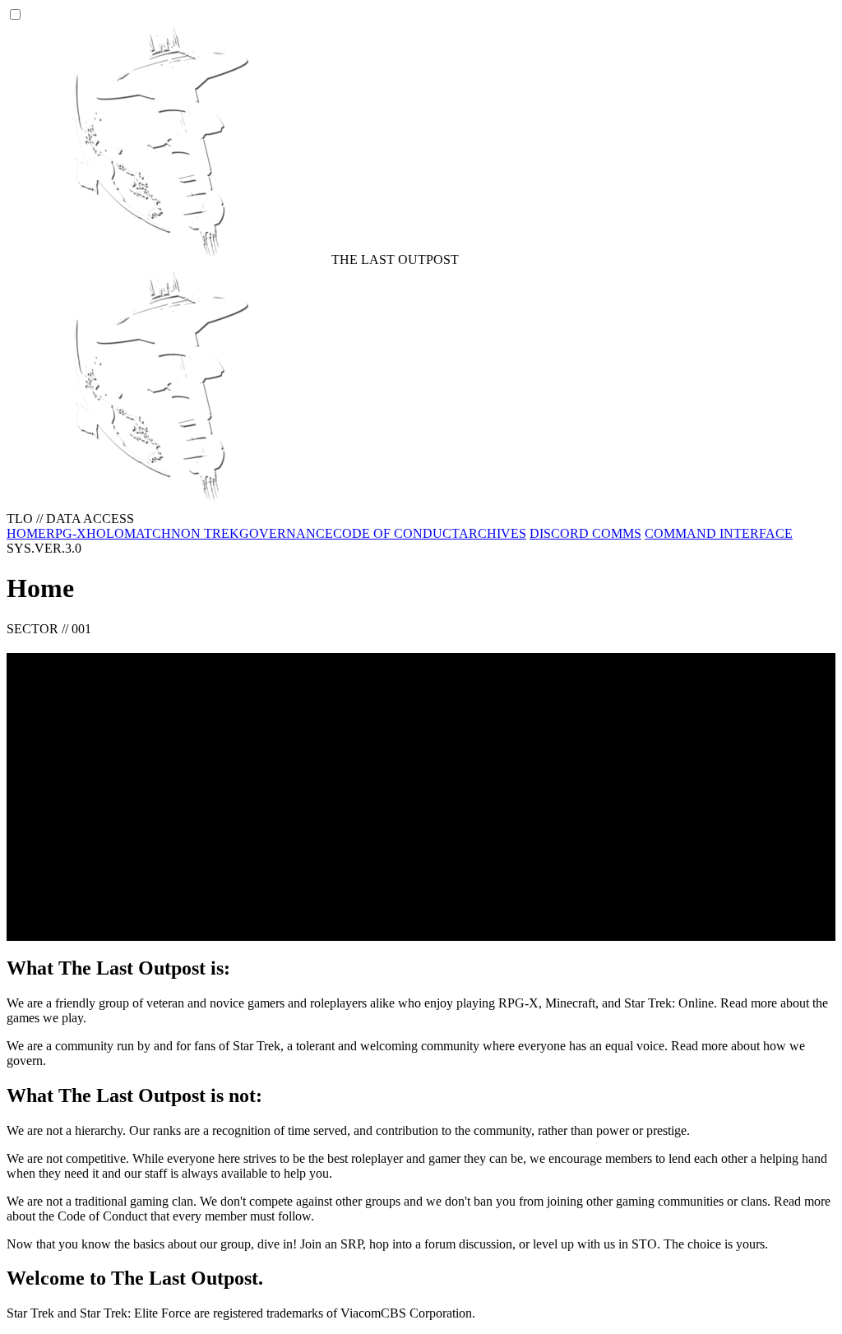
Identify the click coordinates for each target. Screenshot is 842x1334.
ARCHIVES (492, 533)
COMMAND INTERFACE (719, 533)
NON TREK (205, 533)
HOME (26, 533)
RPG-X (66, 533)
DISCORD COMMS (585, 533)
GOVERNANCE (286, 533)
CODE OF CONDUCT (396, 533)
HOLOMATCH (128, 533)
